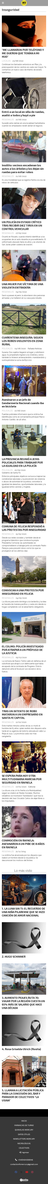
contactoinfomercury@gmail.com (24, 1164)
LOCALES (6, 61)
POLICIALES (7, 348)
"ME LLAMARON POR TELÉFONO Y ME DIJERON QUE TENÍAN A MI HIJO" (23, 53)
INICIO (24, 1121)
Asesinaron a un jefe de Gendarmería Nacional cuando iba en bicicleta (23, 403)
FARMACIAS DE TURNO (24, 1125)
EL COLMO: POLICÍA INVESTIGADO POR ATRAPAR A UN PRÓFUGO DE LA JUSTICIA (23, 650)
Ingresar (25, 1152)
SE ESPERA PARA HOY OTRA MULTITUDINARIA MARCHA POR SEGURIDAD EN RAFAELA (21, 779)
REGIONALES (8, 119)
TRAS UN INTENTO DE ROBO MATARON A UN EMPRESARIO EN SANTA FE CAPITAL (22, 714)
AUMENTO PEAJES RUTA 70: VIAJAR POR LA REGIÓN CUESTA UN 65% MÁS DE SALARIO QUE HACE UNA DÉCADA (23, 1002)
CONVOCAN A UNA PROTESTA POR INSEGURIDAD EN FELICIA (23, 592)
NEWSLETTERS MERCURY (24, 1139)
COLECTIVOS (24, 1148)
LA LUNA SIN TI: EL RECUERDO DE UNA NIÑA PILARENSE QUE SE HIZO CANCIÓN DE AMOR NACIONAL (23, 912)
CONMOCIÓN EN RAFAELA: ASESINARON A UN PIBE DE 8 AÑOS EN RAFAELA (23, 844)
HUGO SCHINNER (15, 956)
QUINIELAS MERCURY (24, 1130)
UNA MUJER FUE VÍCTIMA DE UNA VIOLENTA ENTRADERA (22, 285)
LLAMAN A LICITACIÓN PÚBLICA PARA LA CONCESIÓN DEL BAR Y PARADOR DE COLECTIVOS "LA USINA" (22, 1095)
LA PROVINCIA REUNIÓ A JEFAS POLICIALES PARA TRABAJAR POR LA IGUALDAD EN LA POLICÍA (22, 462)
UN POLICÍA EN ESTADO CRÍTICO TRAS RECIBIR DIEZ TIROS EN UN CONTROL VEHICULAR (22, 225)
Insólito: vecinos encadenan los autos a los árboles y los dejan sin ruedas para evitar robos (23, 169)
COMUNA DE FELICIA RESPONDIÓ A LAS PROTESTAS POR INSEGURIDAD (24, 528)
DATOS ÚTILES (24, 1134)
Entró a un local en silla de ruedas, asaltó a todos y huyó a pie (23, 113)
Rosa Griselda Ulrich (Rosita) (23, 1049)
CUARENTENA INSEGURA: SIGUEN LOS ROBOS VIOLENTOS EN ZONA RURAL (22, 341)
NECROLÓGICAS (24, 1143)
